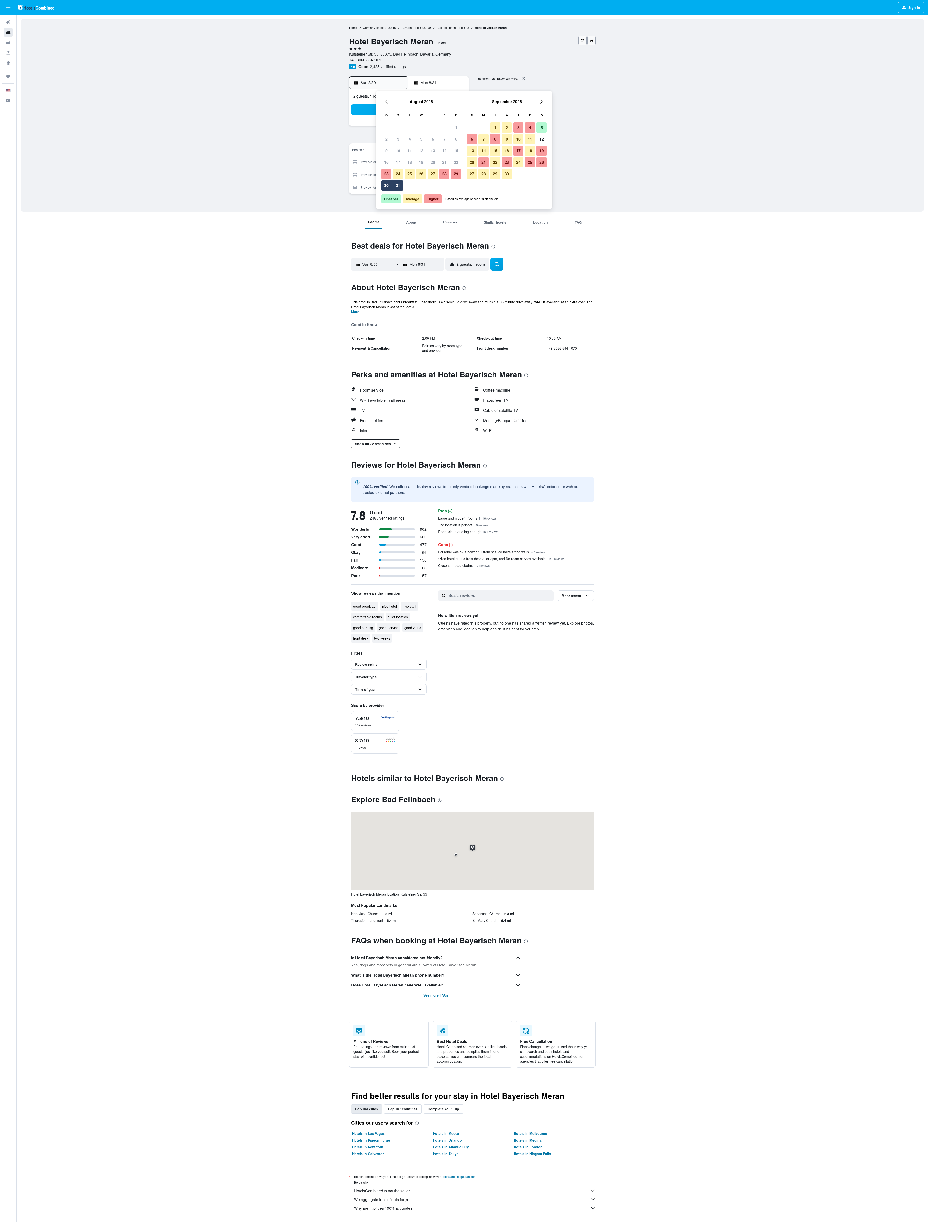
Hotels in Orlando (447, 1140)
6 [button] (433, 139)
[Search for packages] (8, 52)
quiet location (398, 617)
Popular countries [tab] (403, 1109)
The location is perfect (463, 524)
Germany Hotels (373, 27)
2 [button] (386, 139)
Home (353, 27)
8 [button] (456, 139)
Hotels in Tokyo (446, 1153)
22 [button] (456, 162)
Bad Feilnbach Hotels (451, 27)
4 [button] (410, 139)
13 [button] (433, 150)
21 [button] (444, 162)
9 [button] (386, 150)
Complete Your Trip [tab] (443, 1109)
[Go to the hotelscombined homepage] (36, 7)
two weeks (382, 638)
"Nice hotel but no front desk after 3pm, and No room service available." (501, 558)
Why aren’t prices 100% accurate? (383, 1208)
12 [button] (421, 150)
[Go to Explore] (8, 63)
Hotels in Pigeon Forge (371, 1140)
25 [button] (409, 174)
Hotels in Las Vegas (368, 1133)
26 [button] (421, 174)
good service (389, 627)
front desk (360, 638)
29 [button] (456, 174)
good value (412, 627)
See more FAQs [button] (436, 995)
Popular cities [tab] (366, 1109)
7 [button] (444, 139)
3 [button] (398, 139)
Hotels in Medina (528, 1140)
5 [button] (421, 139)
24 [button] (398, 174)
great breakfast (364, 606)
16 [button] (386, 162)
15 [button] (456, 150)
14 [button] (444, 150)
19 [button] (421, 162)
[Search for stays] (8, 32)
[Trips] (8, 76)
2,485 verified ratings (388, 66)
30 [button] (386, 185)
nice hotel (389, 606)
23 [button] (386, 174)
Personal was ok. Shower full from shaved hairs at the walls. (491, 552)
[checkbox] (375, 721)
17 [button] (398, 162)
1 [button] (456, 127)
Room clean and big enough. (468, 531)
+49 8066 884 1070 (366, 60)
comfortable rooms (367, 617)
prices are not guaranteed (459, 1176)
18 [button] (409, 162)
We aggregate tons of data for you (383, 1199)
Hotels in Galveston (368, 1153)
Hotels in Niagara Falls (532, 1153)
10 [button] (398, 150)
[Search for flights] (8, 22)
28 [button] (444, 174)
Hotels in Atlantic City (451, 1146)
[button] (8, 7)
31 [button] (398, 185)
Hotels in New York (367, 1146)
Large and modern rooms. (467, 518)
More (355, 311)
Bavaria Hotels (411, 27)
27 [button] (433, 174)
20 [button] (433, 162)
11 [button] (409, 150)
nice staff (409, 606)
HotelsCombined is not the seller (382, 1190)
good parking (363, 627)
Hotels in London (528, 1146)
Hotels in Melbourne (530, 1133)
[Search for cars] (8, 42)
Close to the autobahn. (464, 565)
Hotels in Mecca (446, 1133)
